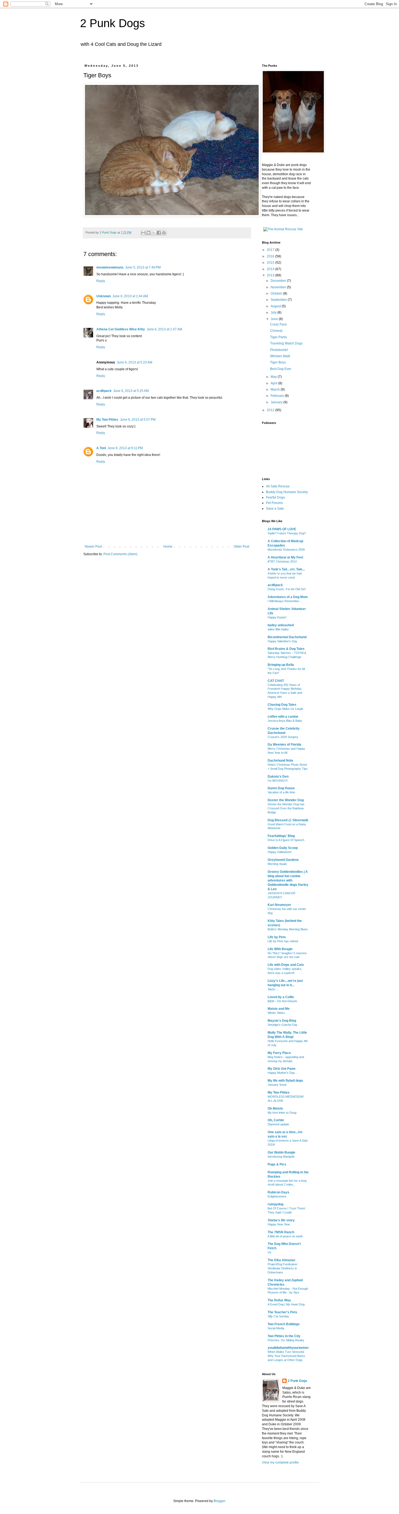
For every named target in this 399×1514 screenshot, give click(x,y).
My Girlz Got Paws (282, 1069)
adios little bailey (278, 629)
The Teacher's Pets (282, 1312)
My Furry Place (279, 1053)
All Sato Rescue (278, 486)
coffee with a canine (283, 716)
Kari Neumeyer (279, 905)
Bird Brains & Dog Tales (286, 649)
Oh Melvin (275, 1108)
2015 (271, 262)
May (274, 377)
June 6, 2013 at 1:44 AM (130, 296)
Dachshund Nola (280, 760)
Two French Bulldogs (284, 1324)
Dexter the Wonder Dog (286, 800)
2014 (271, 269)
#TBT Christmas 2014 (282, 561)
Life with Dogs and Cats (286, 965)
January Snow (277, 1084)
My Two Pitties (107, 419)
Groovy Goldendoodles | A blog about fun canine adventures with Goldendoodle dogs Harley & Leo (288, 880)
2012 (271, 410)
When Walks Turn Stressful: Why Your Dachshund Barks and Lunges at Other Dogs (286, 1356)
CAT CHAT (276, 681)
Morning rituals (277, 863)
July (274, 312)
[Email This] (143, 232)
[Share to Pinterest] (164, 232)
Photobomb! (279, 350)
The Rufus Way (279, 1300)
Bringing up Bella (281, 665)
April (274, 383)
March (276, 389)
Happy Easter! (277, 617)
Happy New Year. (279, 1224)
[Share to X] (153, 232)
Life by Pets (277, 937)
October (277, 293)
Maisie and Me (279, 1009)
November (279, 287)
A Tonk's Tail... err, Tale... (286, 569)
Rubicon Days (278, 1192)
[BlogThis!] (148, 232)
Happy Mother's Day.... (283, 1072)
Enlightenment (277, 1196)
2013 (271, 275)
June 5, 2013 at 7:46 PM (143, 267)
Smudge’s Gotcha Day (282, 1024)
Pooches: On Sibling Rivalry (286, 1340)
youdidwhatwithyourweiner (288, 1348)
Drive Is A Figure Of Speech (286, 840)
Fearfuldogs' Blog (281, 836)
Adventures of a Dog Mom (288, 597)
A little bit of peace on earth (285, 1236)
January (277, 402)
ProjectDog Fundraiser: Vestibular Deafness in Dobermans (283, 1268)
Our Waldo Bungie (281, 1152)
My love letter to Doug (282, 1112)
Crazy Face (278, 324)
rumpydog (275, 1204)
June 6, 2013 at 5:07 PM (138, 419)
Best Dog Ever (280, 369)
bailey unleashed (281, 625)
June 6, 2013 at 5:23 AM (134, 362)
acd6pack (104, 391)
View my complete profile (280, 1462)
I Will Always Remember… (285, 601)
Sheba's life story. (281, 1220)
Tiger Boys (278, 362)
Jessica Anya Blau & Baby (285, 720)
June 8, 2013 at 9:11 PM (125, 448)
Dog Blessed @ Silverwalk (288, 820)
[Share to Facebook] (159, 232)
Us (269, 1252)
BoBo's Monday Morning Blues (288, 929)
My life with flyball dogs (285, 1080)
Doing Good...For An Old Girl (286, 589)
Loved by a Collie (281, 997)
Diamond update (278, 1124)
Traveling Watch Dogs (286, 343)
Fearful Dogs (275, 497)
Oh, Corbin (276, 1120)
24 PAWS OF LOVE (282, 529)
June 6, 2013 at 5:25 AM (131, 391)
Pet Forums (274, 503)
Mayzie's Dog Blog (282, 1021)
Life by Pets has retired (283, 941)
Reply (100, 281)
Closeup (276, 331)
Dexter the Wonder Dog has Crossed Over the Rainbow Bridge (286, 808)
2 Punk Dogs (112, 23)
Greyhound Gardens (283, 860)
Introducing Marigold (281, 1156)
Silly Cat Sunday (278, 1316)
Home (167, 546)
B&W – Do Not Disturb (282, 1001)
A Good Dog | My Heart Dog (286, 1304)
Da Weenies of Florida (284, 744)
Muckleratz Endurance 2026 (286, 549)
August (276, 306)
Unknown (103, 296)
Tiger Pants (278, 337)
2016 (271, 256)
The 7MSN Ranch (281, 1232)
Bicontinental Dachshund (287, 637)
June (275, 319)
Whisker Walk (280, 356)
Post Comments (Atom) (120, 554)
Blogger (219, 1501)
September (279, 300)
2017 (271, 250)
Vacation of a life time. (282, 792)
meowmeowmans (109, 267)
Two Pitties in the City (284, 1336)
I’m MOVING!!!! (278, 780)
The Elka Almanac (282, 1260)
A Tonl (101, 448)
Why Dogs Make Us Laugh (285, 708)
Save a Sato (275, 508)
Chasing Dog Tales (282, 705)
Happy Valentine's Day (282, 641)
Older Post (241, 546)
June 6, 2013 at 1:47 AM (164, 329)
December (279, 281)
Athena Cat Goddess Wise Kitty (120, 329)
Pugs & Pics (277, 1164)
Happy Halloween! (280, 852)
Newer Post (93, 546)
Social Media (276, 1328)
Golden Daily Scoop (283, 848)
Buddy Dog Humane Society (287, 492)
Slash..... (273, 989)
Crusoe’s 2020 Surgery (283, 737)
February (278, 396)
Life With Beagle (280, 949)
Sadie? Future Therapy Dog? (287, 533)
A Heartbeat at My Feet (285, 557)
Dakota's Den (278, 776)
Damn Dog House (281, 788)
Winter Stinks (276, 1012)
